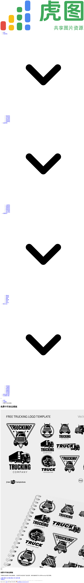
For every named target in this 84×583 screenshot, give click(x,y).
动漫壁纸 (8, 121)
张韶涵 (7, 296)
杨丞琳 (7, 299)
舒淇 (7, 301)
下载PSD (3, 579)
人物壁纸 (8, 205)
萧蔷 (7, 298)
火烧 (6, 581)
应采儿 (7, 302)
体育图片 (8, 388)
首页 (4, 32)
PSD (7, 577)
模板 (9, 577)
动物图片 (8, 390)
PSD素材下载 (6, 395)
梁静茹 (7, 295)
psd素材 (5, 401)
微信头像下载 (6, 394)
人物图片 (8, 387)
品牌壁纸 (8, 207)
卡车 (14, 577)
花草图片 (8, 386)
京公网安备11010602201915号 (23, 581)
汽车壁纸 (8, 117)
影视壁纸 (8, 209)
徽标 (3, 577)
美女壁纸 (8, 118)
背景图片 (8, 391)
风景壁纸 (8, 120)
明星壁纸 (8, 116)
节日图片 (8, 392)
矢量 (17, 577)
